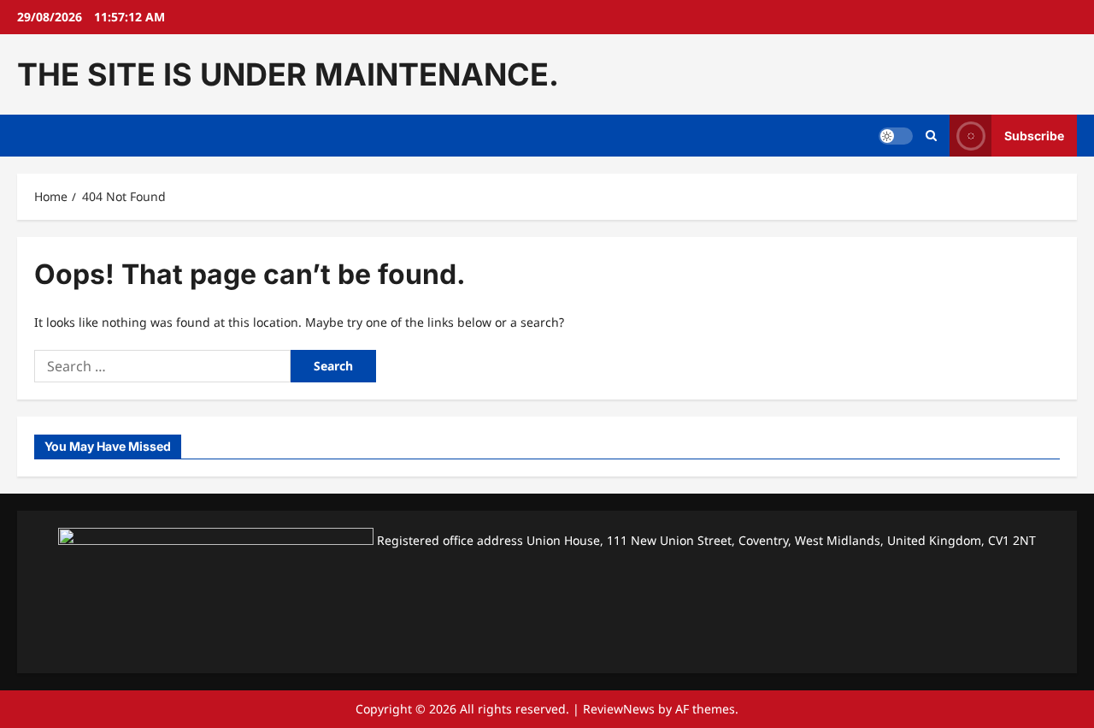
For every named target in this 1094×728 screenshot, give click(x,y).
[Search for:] (162, 366)
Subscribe (1034, 135)
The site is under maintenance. (288, 74)
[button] (931, 136)
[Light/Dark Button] (896, 136)
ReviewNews (619, 709)
